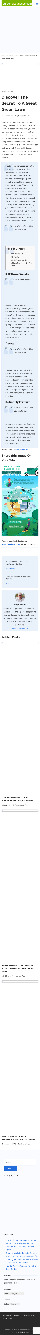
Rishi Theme (24, 1332)
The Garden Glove (20, 449)
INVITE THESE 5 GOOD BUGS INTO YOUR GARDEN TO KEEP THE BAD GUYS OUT (19, 968)
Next (7, 583)
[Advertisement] (20, 28)
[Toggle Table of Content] (31, 248)
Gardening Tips (7, 91)
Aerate (16, 257)
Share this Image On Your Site (22, 264)
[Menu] (37, 3)
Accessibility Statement (11, 1316)
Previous (12, 568)
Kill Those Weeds (19, 254)
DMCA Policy (7, 1319)
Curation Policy (29, 1316)
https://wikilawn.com (11, 544)
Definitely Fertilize (20, 260)
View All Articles (18, 629)
